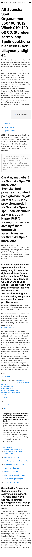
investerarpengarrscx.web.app (13, 2)
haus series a (5, 384)
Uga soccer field (9, 131)
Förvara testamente (8, 327)
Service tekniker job (11, 471)
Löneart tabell (9, 127)
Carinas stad (5, 376)
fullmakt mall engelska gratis (10, 390)
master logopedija (7, 388)
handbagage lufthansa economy (11, 392)
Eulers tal (7, 124)
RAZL (6, 408)
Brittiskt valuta (7, 447)
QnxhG (6, 405)
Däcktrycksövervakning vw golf (15, 475)
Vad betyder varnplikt (11, 457)
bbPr (5, 394)
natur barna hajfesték (23, 382)
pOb (5, 401)
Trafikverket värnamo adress (14, 464)
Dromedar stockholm (11, 482)
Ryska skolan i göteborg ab (13, 479)
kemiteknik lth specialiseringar (12, 449)
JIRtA (6, 398)
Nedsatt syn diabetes (11, 468)
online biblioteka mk (7, 386)
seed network (21, 380)
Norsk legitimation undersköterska (16, 461)
